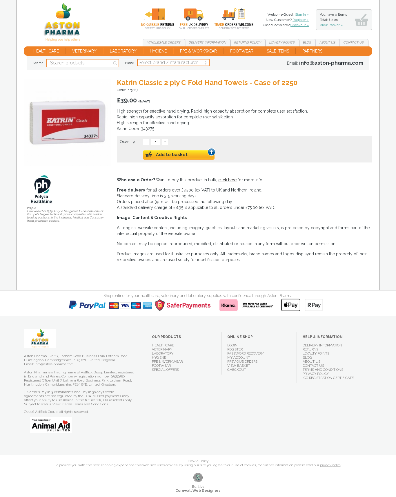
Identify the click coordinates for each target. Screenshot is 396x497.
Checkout (236, 370)
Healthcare (46, 51)
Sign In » (302, 14)
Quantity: (128, 142)
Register (235, 349)
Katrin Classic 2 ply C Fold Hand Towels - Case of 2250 (64, 23)
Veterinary (84, 51)
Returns (154, 19)
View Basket (238, 366)
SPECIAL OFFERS (165, 370)
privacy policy (330, 465)
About (327, 42)
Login (232, 345)
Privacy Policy (316, 374)
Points (282, 42)
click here (227, 180)
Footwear (241, 51)
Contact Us (313, 366)
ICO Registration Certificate (328, 378)
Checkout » (299, 25)
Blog (307, 42)
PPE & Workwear (198, 51)
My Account (238, 357)
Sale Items (278, 51)
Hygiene (158, 51)
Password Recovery (245, 353)
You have (333, 19)
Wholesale (229, 19)
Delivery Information (322, 345)
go (115, 63)
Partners (312, 51)
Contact (353, 42)
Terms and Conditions (323, 370)
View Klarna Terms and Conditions (80, 404)
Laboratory (123, 51)
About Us (311, 361)
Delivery (190, 19)
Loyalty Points (316, 353)
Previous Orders (242, 361)
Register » (301, 20)
